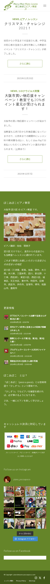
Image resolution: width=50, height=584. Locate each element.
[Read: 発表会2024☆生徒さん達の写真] (6, 362)
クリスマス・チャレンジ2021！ (25, 26)
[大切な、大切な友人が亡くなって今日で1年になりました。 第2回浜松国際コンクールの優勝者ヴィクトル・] (20, 502)
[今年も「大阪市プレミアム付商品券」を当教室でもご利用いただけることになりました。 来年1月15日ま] (9, 491)
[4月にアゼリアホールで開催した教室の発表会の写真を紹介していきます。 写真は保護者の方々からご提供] (41, 524)
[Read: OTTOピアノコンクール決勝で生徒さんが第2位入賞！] (6, 316)
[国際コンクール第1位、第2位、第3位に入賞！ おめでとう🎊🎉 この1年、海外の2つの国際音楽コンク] (41, 502)
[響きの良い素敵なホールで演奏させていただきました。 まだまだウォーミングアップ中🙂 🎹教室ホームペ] (20, 513)
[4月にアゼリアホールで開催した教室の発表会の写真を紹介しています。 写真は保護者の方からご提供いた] (30, 524)
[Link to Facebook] (44, 578)
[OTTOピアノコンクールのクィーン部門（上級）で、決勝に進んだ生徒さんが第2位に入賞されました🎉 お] (20, 491)
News (15, 19)
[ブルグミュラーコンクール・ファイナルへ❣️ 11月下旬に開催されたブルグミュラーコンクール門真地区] (9, 524)
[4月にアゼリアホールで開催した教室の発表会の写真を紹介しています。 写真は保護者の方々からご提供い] (20, 524)
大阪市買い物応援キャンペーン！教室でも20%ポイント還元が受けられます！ (25, 101)
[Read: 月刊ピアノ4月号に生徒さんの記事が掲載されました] (6, 328)
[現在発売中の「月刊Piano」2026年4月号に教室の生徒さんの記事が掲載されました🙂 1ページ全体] (30, 491)
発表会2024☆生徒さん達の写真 (24, 361)
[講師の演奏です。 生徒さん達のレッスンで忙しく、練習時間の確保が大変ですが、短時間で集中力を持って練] (9, 513)
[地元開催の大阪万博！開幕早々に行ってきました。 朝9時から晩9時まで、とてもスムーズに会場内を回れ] (30, 502)
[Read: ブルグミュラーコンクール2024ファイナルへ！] (6, 350)
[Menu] (44, 5)
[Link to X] (40, 578)
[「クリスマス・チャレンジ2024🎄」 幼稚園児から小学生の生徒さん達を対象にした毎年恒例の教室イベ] (41, 513)
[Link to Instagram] (36, 578)
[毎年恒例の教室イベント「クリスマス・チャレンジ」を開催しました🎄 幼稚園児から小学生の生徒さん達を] (41, 491)
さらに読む (25, 63)
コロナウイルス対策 (28, 91)
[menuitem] (44, 5)
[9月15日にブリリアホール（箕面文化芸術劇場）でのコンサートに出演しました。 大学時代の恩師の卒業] (9, 502)
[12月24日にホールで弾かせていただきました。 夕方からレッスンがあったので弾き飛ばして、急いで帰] (30, 513)
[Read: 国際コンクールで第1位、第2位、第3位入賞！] (6, 339)
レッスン (33, 19)
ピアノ (23, 19)
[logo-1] (21, 5)
